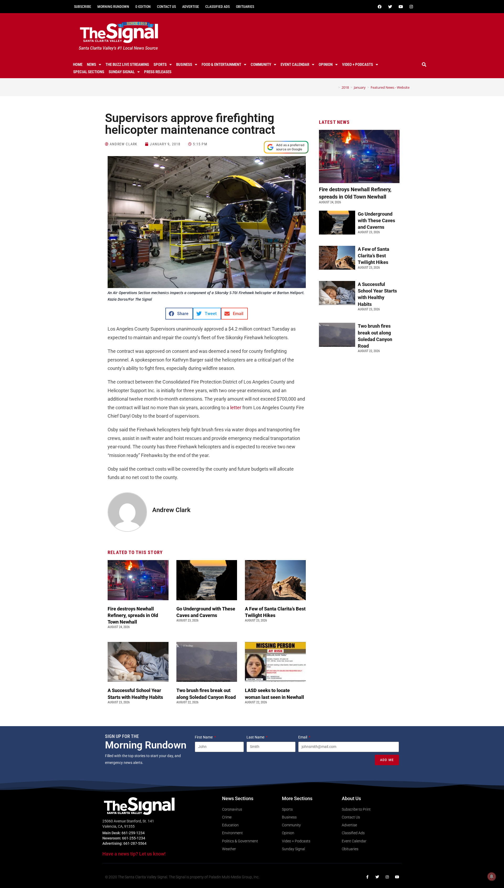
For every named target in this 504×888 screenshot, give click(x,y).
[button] (424, 64)
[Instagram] (411, 6)
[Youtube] (401, 6)
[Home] (335, 87)
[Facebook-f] (367, 877)
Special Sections (88, 72)
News (91, 64)
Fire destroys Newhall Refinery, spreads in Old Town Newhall (133, 615)
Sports (160, 64)
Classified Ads (217, 6)
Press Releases (157, 72)
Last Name (255, 737)
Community (261, 64)
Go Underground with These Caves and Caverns (376, 220)
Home (77, 64)
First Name (204, 737)
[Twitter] (390, 6)
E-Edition (143, 6)
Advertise (190, 6)
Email (303, 737)
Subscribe (82, 6)
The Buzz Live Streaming (127, 64)
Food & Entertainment (221, 64)
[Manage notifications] (491, 876)
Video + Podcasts (357, 64)
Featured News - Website (390, 87)
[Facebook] (380, 6)
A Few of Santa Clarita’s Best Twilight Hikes (373, 255)
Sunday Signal (122, 72)
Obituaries (245, 6)
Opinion (326, 64)
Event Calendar (295, 64)
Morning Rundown (113, 6)
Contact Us (166, 6)
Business (184, 64)
